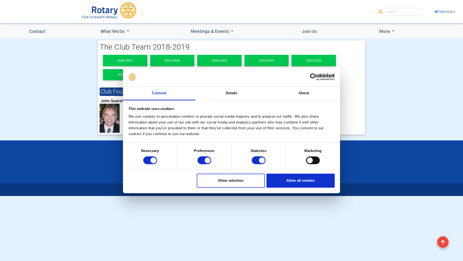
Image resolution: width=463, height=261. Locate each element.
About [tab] (304, 93)
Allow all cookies (300, 180)
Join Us (309, 31)
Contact (37, 31)
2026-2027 (125, 60)
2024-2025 (219, 60)
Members (447, 11)
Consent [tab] (159, 93)
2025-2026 (172, 60)
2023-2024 (266, 60)
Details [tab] (232, 93)
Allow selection (231, 180)
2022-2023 (313, 60)
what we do (113, 31)
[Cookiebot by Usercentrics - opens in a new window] (314, 77)
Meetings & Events (210, 31)
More (385, 31)
